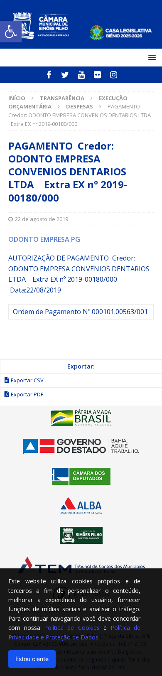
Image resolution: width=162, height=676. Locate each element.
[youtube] (81, 74)
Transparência (62, 98)
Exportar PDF (27, 394)
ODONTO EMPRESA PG (44, 239)
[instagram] (113, 74)
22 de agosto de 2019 (41, 219)
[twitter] (65, 74)
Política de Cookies (71, 628)
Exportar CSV (27, 380)
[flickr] (97, 74)
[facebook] (49, 74)
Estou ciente (32, 658)
